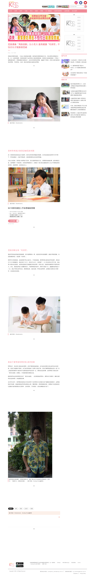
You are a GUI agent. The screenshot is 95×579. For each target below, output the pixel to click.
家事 (16, 11)
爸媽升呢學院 (58, 11)
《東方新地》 (73, 562)
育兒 (31, 11)
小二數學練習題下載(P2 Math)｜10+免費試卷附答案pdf (78, 67)
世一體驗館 (49, 11)
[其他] (59, 51)
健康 (36, 11)
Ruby (9, 52)
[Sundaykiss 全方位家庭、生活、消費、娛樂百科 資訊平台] (20, 4)
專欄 (41, 11)
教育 (21, 11)
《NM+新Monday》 (66, 562)
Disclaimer (75, 573)
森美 (16, 508)
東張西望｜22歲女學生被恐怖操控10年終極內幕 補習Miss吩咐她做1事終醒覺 (79, 115)
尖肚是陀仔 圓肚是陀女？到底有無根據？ (79, 74)
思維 (21, 508)
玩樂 (26, 11)
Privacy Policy (83, 573)
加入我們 (74, 11)
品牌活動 (66, 11)
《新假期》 (53, 562)
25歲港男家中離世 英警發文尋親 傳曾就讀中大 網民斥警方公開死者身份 (78, 100)
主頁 (10, 11)
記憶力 (26, 508)
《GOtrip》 (58, 562)
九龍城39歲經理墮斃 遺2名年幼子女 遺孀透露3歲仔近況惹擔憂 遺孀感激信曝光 (79, 93)
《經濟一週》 (44, 563)
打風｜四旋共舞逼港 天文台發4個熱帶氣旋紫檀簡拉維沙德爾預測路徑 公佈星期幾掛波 (79, 107)
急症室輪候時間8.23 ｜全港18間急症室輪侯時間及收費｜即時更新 (79, 86)
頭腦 (32, 508)
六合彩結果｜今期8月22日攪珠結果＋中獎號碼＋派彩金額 (78, 61)
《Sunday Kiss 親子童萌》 (35, 563)
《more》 (79, 562)
